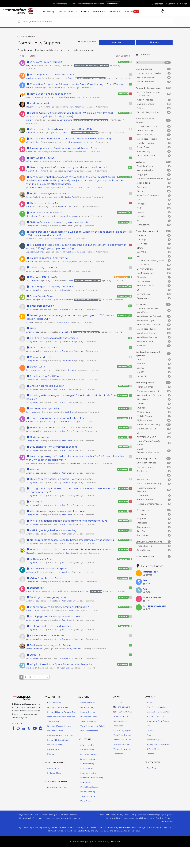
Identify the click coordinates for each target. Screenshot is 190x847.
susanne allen (62, 421)
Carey (29, 421)
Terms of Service (107, 815)
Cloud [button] (84, 11)
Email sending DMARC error (46, 376)
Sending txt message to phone (47, 597)
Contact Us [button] (173, 3)
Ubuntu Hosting (87, 791)
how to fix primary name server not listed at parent (59, 418)
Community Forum (26, 36)
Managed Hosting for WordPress (62, 712)
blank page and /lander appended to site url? (56, 616)
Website (34, 469)
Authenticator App (40, 559)
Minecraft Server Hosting (91, 778)
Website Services (88, 721)
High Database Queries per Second (50, 193)
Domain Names (87, 703)
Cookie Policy (84, 831)
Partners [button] (131, 11)
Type (22, 56)
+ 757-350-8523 (123, 707)
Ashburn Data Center (156, 716)
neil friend (31, 152)
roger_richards (33, 591)
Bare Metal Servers (55, 731)
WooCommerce (87, 796)
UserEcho (115, 841)
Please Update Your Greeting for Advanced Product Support (64, 148)
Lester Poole (32, 197)
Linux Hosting (86, 768)
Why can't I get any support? (46, 62)
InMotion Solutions (122, 740)
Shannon (30, 132)
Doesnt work (37, 366)
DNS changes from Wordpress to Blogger (53, 446)
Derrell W (72, 78)
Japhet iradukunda (35, 252)
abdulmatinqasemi (71, 216)
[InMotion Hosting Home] (14, 11)
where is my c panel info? (44, 267)
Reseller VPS (53, 749)
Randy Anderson (34, 649)
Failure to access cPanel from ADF (49, 258)
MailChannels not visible (43, 347)
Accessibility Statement (147, 815)
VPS (48, 11)
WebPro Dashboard (89, 731)
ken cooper (31, 261)
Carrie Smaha (67, 65)
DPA (133, 815)
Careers (150, 730)
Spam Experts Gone (41, 296)
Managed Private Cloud (58, 740)
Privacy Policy (122, 815)
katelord (66, 271)
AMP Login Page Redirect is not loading (52, 530)
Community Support (38, 42)
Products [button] (114, 11)
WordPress (85, 801)
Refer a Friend (153, 749)
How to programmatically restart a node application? (60, 427)
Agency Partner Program (158, 744)
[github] (19, 728)
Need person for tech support (46, 212)
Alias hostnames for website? (46, 635)
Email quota (36, 501)
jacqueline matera (34, 187)
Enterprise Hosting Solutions (60, 735)
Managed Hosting (121, 744)
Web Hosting (53, 697)
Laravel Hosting (87, 764)
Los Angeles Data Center (158, 712)
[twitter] (29, 728)
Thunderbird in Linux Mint (44, 203)
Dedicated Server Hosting (59, 726)
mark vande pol (33, 78)
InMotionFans (150, 572)
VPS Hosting (53, 721)
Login (184, 3)
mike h (29, 120)
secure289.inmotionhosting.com (48, 568)
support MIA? (37, 587)
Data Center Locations (157, 707)
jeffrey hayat (32, 161)
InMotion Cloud (54, 773)
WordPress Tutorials (122, 735)
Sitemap (150, 754)
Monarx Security (87, 712)
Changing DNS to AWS (43, 277)
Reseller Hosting (54, 745)
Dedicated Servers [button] (66, 11)
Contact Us (118, 754)
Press (149, 726)
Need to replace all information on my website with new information (69, 167)
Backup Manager (88, 707)
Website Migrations (122, 749)
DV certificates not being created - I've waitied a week (61, 479)
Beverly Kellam (33, 107)
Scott (146, 580)
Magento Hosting (88, 773)
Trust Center (152, 768)
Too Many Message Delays (45, 408)
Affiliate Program (154, 740)
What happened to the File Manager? (51, 74)
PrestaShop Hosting (89, 787)
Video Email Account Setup (45, 578)
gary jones (31, 65)
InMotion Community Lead (76, 591)
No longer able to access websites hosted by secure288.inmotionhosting (71, 539)
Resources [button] (158, 3)
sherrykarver (32, 216)
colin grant (31, 572)
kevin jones (67, 582)
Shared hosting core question (46, 385)
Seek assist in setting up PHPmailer (50, 645)
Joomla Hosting (87, 759)
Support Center (120, 721)
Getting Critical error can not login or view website (59, 222)
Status (33, 56)
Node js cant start (40, 437)
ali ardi (29, 239)
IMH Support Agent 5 (154, 606)
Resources (118, 726)
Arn (145, 589)
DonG (29, 322)
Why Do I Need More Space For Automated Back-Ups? (61, 664)
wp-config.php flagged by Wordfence (51, 286)
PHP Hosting (86, 782)
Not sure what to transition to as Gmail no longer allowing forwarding (70, 138)
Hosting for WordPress (57, 707)
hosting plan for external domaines (50, 626)
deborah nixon (33, 142)
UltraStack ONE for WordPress (61, 717)
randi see (30, 206)
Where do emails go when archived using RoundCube (61, 129)
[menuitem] (157, 3)
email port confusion (41, 305)
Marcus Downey (34, 97)
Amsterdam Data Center (158, 721)
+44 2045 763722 (124, 712)
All (153, 62)
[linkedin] (24, 728)
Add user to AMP (39, 103)
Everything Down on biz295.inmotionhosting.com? (59, 606)
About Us (151, 702)
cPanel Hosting (87, 745)
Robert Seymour (34, 553)
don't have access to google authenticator (54, 338)
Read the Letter (113, 3)
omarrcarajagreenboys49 (71, 261)
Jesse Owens (68, 290)
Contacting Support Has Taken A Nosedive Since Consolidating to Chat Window (76, 84)
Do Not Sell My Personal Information (123, 818)
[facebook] (13, 728)
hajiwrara (72, 187)
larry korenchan (33, 370)
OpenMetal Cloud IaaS (57, 787)
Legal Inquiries (166, 815)
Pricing (50, 754)
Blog (149, 735)
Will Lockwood (33, 280)
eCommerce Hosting (89, 754)
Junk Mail (35, 654)
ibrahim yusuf (62, 322)
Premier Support (121, 716)
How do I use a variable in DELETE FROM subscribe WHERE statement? (71, 549)
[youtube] (35, 728)
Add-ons (83, 697)
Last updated (123, 56)
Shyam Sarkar (32, 171)
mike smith (31, 668)
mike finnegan (33, 300)
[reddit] (40, 728)
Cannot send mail (40, 357)
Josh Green (67, 226)
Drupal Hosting (87, 750)
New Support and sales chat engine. (50, 93)
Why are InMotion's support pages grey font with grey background (68, 520)
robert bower (32, 610)
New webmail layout (41, 157)
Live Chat (117, 702)
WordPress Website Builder (92, 726)
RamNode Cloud (54, 768)
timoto (29, 88)
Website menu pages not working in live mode (57, 511)
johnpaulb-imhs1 (152, 597)
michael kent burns (35, 463)
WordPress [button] (98, 11)
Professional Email (88, 717)
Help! (32, 328)
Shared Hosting (54, 703)
